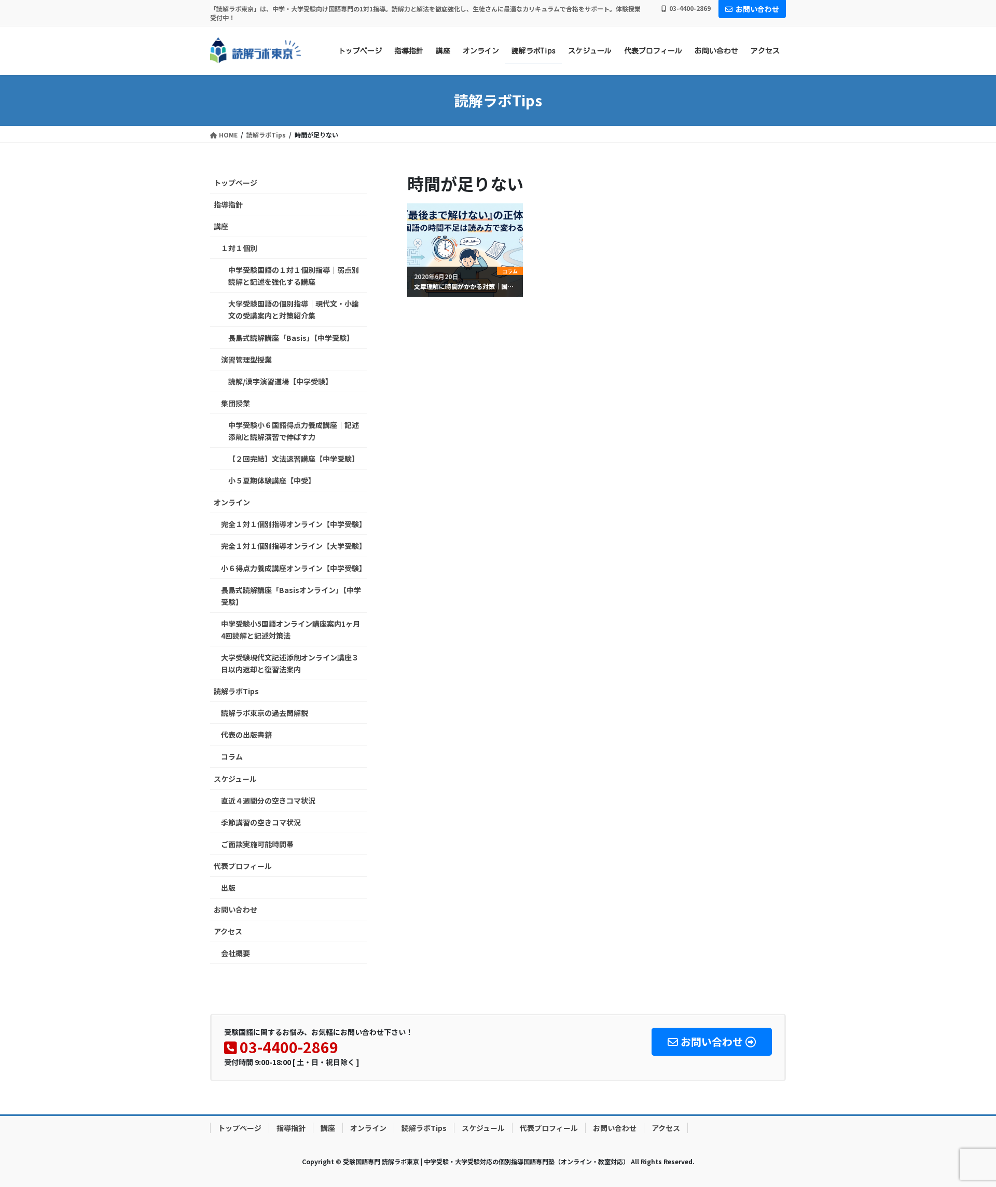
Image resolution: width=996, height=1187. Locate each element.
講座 (221, 226)
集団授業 (235, 403)
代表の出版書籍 (246, 734)
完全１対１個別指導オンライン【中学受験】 (293, 524)
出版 (228, 887)
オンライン (232, 502)
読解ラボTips (236, 691)
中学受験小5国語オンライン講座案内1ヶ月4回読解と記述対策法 (290, 629)
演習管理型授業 (246, 359)
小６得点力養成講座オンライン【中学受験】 (293, 568)
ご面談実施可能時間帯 (257, 844)
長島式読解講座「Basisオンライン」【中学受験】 (291, 596)
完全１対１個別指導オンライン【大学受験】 (293, 546)
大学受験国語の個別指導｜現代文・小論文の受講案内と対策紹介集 (293, 309)
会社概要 (235, 953)
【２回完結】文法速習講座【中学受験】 (293, 458)
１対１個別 (239, 248)
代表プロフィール (243, 866)
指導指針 (228, 204)
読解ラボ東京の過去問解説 (264, 713)
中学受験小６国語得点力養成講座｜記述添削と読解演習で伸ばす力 (293, 431)
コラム (232, 756)
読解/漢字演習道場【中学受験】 (280, 381)
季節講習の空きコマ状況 (261, 822)
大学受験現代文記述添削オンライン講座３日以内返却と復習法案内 (290, 663)
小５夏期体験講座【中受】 (271, 480)
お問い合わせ (757, 9)
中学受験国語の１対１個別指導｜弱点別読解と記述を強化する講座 (293, 276)
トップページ (235, 182)
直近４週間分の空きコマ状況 (268, 800)
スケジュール (235, 779)
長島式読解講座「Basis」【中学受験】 (291, 338)
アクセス (228, 931)
